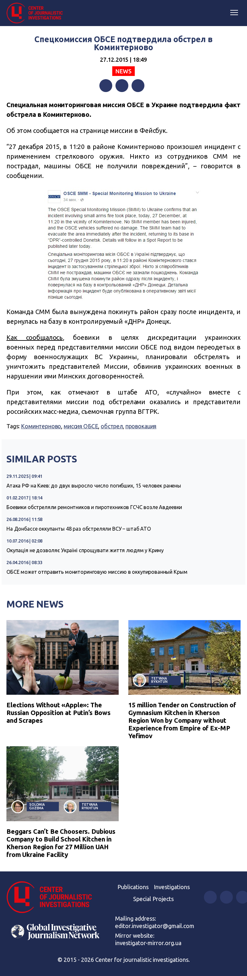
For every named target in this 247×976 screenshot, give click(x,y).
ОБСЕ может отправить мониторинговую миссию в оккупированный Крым (96, 572)
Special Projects (153, 899)
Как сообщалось (34, 337)
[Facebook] (105, 85)
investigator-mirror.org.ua (148, 943)
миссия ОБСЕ (81, 426)
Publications (133, 887)
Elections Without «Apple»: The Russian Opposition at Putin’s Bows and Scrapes (58, 712)
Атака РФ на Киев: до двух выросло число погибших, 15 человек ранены (93, 485)
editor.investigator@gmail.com (154, 926)
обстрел (112, 426)
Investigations (172, 887)
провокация (141, 426)
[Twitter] (121, 85)
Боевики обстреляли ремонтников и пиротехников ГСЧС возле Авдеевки (94, 507)
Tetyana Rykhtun (159, 680)
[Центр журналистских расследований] (37, 13)
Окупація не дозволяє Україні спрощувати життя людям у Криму (85, 550)
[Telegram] (138, 85)
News (123, 71)
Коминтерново (41, 426)
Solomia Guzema (37, 806)
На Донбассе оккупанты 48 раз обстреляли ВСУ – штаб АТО (78, 529)
